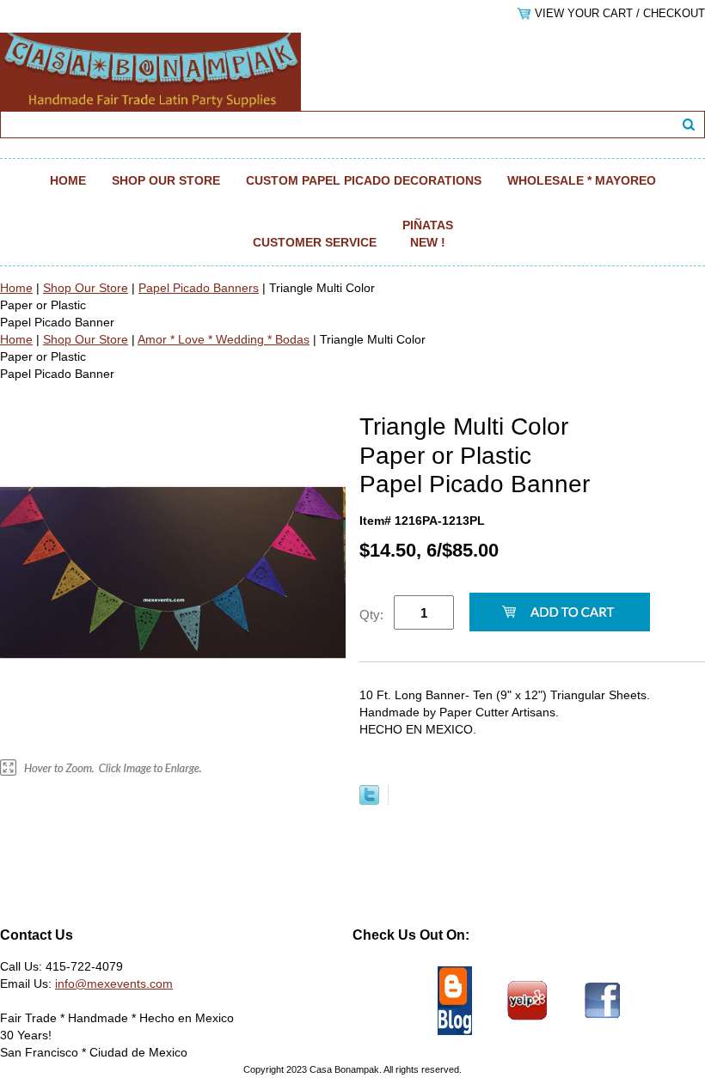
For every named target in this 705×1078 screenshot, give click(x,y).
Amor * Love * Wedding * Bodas (224, 339)
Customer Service (315, 242)
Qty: (371, 614)
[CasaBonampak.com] (150, 70)
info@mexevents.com (114, 983)
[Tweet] (369, 800)
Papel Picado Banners (198, 288)
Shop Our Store (166, 180)
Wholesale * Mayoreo (581, 180)
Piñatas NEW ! (427, 233)
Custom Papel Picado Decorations (363, 180)
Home (68, 180)
